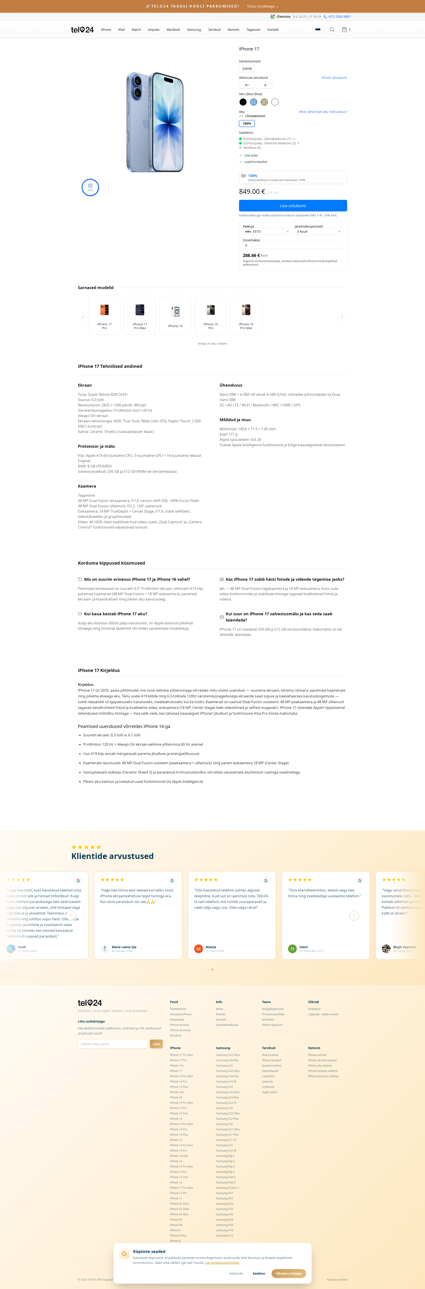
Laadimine (268, 1076)
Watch (136, 29)
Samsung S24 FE (226, 1081)
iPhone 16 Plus (179, 1087)
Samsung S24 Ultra (228, 1071)
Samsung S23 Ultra (228, 1092)
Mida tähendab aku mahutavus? (323, 112)
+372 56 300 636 (339, 16)
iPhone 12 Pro (178, 1172)
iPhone (106, 29)
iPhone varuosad (180, 1030)
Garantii (221, 1019)
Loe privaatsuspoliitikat (222, 1262)
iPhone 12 (176, 1182)
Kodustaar (314, 1009)
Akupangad (177, 1019)
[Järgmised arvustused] (354, 915)
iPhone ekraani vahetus (322, 1060)
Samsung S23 (224, 1108)
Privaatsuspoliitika (273, 1014)
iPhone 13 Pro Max (181, 1145)
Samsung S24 (224, 1087)
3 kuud (302, 231)
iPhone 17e (177, 1065)
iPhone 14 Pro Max (181, 1124)
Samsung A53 (224, 1209)
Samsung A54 (224, 1204)
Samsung (194, 29)
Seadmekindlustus (227, 1025)
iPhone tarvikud (179, 1025)
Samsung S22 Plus (227, 1119)
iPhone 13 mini (179, 1156)
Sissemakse (251, 240)
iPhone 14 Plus (179, 1135)
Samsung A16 (224, 1230)
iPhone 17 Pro (178, 1060)
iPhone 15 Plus (179, 1113)
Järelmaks (268, 1019)
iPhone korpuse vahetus (323, 1071)
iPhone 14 (176, 1140)
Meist (219, 1009)
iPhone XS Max (179, 1214)
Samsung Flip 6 (225, 1156)
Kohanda (236, 1273)
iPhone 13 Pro (178, 1150)
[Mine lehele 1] (208, 970)
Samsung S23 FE (226, 1103)
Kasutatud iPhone (180, 1014)
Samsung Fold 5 (226, 1177)
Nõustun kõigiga (289, 1273)
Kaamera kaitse (271, 1065)
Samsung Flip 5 (225, 1161)
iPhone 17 (176, 1071)
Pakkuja (248, 226)
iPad (121, 29)
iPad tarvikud (270, 1055)
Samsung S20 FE (226, 1150)
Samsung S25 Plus (227, 1060)
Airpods (154, 29)
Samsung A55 (224, 1198)
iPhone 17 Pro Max (181, 1055)
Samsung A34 (224, 1219)
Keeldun (259, 1273)
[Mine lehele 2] (212, 970)
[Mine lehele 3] (217, 970)
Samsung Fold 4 (226, 1182)
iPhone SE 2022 (179, 1204)
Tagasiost (253, 29)
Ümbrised (268, 1087)
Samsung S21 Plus (227, 1135)
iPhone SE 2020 (179, 1209)
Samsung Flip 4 (225, 1166)
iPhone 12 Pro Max (181, 1166)
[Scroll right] (341, 317)
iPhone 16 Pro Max (181, 1076)
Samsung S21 (224, 1145)
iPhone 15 (176, 1119)
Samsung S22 (224, 1124)
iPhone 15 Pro (178, 1108)
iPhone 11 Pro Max (181, 1188)
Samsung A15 (224, 1235)
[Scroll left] (83, 317)
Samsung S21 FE (226, 1140)
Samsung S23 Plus (227, 1097)
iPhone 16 (176, 1097)
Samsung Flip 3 (225, 1172)
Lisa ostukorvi (293, 205)
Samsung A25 (224, 1225)
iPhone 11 (176, 1198)
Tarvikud (214, 29)
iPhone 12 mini (179, 1177)
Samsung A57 (224, 1193)
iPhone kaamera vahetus (323, 1076)
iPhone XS (176, 1219)
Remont (233, 29)
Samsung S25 (224, 1065)
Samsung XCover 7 (227, 1188)
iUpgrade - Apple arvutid (323, 1014)
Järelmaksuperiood (309, 226)
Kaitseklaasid (270, 1071)
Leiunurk (267, 1081)
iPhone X (175, 1230)
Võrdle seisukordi (334, 77)
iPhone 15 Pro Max (181, 1103)
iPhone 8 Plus (178, 1235)
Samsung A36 (224, 1214)
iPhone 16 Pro (178, 1081)
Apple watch (269, 1092)
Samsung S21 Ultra (228, 1129)
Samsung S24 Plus (227, 1076)
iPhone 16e (177, 1092)
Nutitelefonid (178, 1009)
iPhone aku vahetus (320, 1065)
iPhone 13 (176, 1161)
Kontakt (273, 29)
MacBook (173, 29)
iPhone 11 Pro (178, 1193)
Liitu (156, 1044)
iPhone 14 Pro (178, 1129)
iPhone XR (176, 1225)
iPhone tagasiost (272, 1025)
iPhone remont (317, 1055)
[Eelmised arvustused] (71, 915)
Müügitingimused (273, 1009)
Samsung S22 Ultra (228, 1113)
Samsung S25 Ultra (228, 1055)
